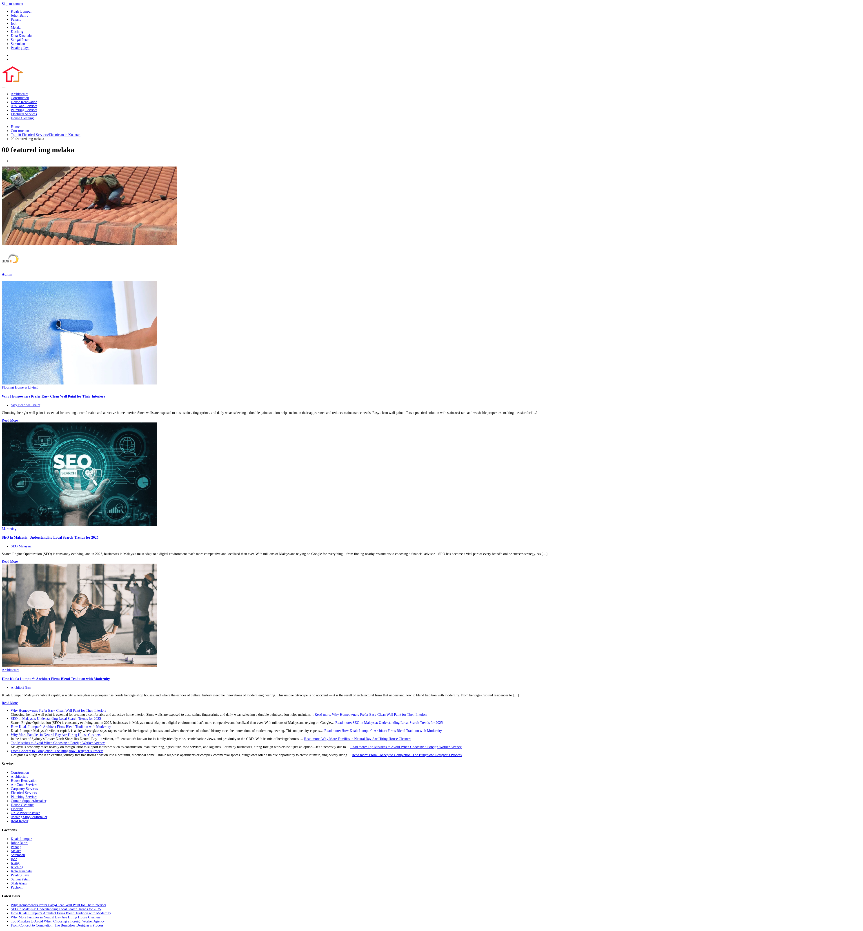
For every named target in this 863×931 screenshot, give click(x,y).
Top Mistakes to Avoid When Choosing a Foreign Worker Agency (58, 743)
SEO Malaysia (21, 546)
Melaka (16, 27)
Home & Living (26, 387)
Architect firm (21, 687)
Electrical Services (24, 114)
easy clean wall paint (25, 405)
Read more (371, 714)
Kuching (17, 31)
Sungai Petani (20, 40)
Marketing (9, 529)
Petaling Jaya (20, 48)
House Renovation (24, 102)
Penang (16, 19)
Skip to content (12, 4)
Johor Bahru (19, 15)
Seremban (18, 44)
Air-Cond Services (24, 106)
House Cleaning (22, 118)
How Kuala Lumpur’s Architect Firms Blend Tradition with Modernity (56, 679)
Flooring (8, 387)
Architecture (19, 94)
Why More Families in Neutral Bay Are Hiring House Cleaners (55, 735)
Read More (10, 420)
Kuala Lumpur (21, 11)
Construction (20, 98)
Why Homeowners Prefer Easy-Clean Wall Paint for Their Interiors (53, 396)
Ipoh (14, 23)
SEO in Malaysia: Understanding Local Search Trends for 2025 (50, 537)
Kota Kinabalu (21, 36)
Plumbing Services (24, 110)
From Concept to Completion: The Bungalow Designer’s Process (57, 751)
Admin (7, 274)
